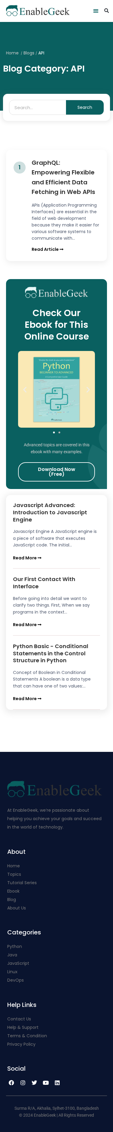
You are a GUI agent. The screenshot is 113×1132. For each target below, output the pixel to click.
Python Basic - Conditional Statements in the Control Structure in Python (50, 653)
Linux (12, 972)
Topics (14, 874)
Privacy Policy (21, 1044)
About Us (16, 908)
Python (14, 946)
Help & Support (23, 1027)
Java (12, 955)
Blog (11, 900)
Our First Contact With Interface (44, 582)
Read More (25, 558)
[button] (96, 11)
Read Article (46, 249)
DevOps (16, 980)
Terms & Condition (27, 1036)
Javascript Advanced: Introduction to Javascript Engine (50, 512)
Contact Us (19, 1019)
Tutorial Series (22, 883)
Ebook (13, 891)
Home (12, 53)
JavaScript (18, 963)
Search (84, 107)
